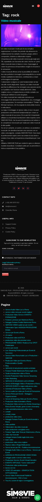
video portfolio (10, 424)
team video (9, 440)
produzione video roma (13, 417)
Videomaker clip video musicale (16, 427)
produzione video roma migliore (16, 442)
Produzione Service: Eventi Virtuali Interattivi (20, 460)
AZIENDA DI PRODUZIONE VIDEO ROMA (21, 455)
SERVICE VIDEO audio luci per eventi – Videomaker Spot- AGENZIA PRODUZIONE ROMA (21, 327)
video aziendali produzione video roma (18, 409)
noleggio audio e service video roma (18, 458)
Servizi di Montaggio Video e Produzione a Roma (22, 384)
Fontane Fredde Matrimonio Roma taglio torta (21, 371)
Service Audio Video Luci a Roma (17, 309)
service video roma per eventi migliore (18, 312)
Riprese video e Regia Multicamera (17, 445)
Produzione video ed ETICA (15, 338)
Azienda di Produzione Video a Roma (18, 389)
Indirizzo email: (8, 264)
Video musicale (11, 20)
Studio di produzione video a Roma (17, 373)
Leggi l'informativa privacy (11, 262)
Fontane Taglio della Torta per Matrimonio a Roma (22, 432)
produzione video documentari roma (18, 340)
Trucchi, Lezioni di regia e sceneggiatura (19, 480)
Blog (7, 366)
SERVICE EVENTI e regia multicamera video (21, 386)
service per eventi (11, 348)
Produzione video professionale (16, 465)
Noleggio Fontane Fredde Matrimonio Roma (20, 322)
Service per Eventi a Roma (14, 332)
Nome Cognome (8, 248)
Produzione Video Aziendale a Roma (18, 401)
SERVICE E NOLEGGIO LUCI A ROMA (19, 381)
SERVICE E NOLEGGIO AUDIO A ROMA (20, 368)
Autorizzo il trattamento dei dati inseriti (20, 258)
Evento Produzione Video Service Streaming (21, 376)
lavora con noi (10, 468)
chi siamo (8, 335)
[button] (33, 6)
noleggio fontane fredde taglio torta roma (19, 437)
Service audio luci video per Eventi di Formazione (22, 391)
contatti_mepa (10, 414)
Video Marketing (11, 378)
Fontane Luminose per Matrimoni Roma (19, 320)
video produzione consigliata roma (17, 429)
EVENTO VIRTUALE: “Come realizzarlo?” (20, 463)
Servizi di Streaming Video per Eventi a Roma (21, 399)
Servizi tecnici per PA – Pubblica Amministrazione (22, 447)
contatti (7, 412)
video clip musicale (12, 435)
